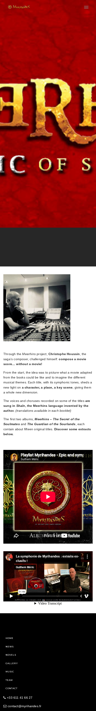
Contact (11, 688)
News (10, 646)
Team (9, 680)
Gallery (12, 663)
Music (10, 671)
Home (9, 638)
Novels (11, 654)
